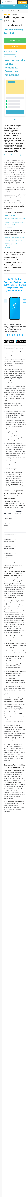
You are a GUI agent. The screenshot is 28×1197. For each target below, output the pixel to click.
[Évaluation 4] (8, 14)
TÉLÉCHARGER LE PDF (10, 54)
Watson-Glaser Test (10, 215)
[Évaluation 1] (4, 14)
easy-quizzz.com (11, 501)
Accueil (3, 10)
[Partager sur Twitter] (7, 51)
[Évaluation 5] (9, 14)
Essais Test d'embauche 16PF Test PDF (14, 240)
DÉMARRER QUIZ (14, 40)
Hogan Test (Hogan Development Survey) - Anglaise (15, 219)
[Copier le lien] (14, 51)
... (7, 10)
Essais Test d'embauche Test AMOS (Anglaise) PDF (14, 244)
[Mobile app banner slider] (7, 335)
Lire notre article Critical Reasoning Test (15, 57)
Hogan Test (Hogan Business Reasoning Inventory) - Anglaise (15, 223)
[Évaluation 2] (5, 14)
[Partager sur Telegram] (16, 51)
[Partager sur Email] (9, 51)
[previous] (5, 301)
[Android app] (21, 341)
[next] (24, 301)
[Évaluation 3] (6, 14)
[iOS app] (8, 341)
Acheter (15, 46)
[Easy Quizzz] (14, 6)
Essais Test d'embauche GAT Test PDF (14, 237)
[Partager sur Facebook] (4, 51)
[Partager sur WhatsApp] (11, 51)
